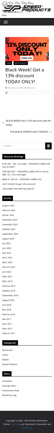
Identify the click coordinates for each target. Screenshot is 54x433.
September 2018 (10, 295)
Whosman (31, 88)
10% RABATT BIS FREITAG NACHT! (18, 188)
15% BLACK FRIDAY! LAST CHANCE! (29, 131)
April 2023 (7, 257)
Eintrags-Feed (9, 385)
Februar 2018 (8, 314)
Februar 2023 (8, 267)
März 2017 (7, 328)
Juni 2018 (6, 305)
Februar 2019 (8, 286)
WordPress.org (9, 395)
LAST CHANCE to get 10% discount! (19, 184)
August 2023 (8, 238)
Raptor (5, 359)
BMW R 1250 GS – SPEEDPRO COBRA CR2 (21, 179)
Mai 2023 (6, 252)
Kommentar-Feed (10, 390)
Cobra (8, 63)
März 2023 (7, 262)
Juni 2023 (6, 248)
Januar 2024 (8, 215)
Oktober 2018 (8, 290)
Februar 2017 (8, 333)
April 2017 (7, 323)
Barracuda (7, 350)
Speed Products (21, 63)
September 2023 (10, 234)
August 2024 (8, 205)
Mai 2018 (6, 309)
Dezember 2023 (9, 219)
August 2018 (8, 300)
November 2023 (10, 224)
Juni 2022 (6, 271)
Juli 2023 (6, 243)
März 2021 (7, 276)
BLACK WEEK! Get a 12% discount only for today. (28, 122)
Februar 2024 (8, 210)
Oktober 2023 (8, 229)
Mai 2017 (6, 319)
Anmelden (7, 381)
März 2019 (7, 281)
